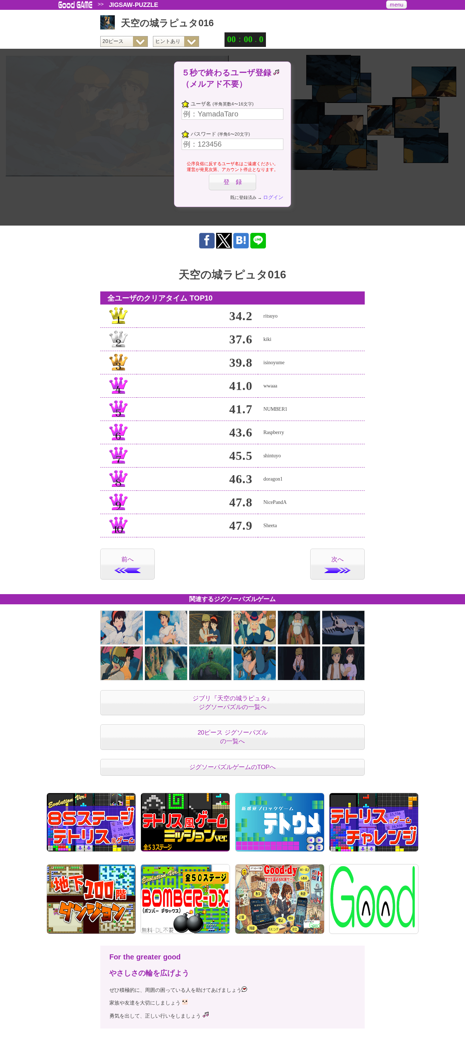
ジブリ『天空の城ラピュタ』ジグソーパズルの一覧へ (233, 703)
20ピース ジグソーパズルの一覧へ (233, 737)
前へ (127, 559)
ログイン (273, 197)
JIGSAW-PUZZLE (133, 5)
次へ (337, 559)
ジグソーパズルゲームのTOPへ (232, 767)
